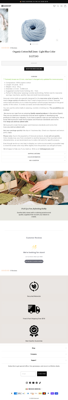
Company (34, 354)
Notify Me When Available (34, 68)
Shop (33, 348)
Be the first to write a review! (34, 261)
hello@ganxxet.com (47, 149)
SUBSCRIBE (42, 374)
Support (33, 360)
